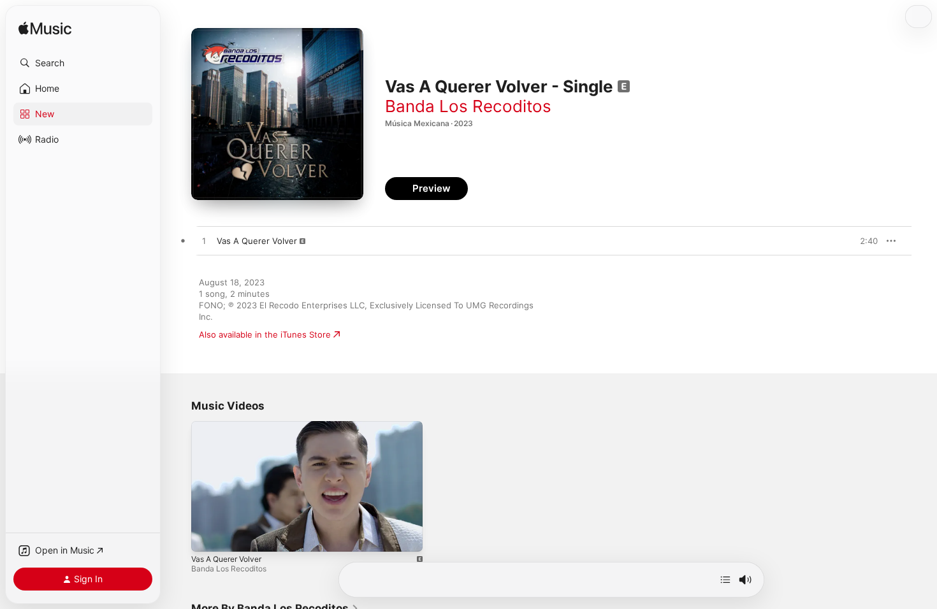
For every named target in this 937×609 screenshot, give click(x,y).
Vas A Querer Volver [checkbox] (257, 241)
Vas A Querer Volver (226, 559)
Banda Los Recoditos (468, 106)
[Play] (207, 535)
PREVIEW (864, 241)
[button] (83, 63)
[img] (44, 29)
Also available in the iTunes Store (265, 334)
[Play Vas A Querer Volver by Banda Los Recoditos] (204, 241)
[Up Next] (725, 580)
